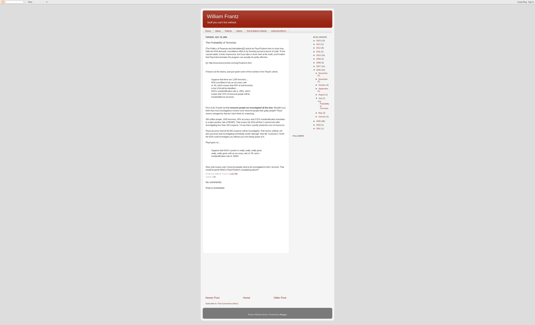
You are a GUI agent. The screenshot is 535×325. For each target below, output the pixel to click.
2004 (318, 125)
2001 (318, 129)
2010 (318, 55)
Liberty (239, 31)
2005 (318, 121)
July (320, 98)
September (323, 89)
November (323, 79)
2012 (318, 48)
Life (214, 177)
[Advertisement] (246, 274)
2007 (318, 66)
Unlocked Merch (278, 31)
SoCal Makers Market (257, 31)
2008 (318, 63)
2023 (318, 41)
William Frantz (223, 16)
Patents (228, 31)
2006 (318, 70)
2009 (318, 59)
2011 (318, 52)
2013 (318, 44)
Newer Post (212, 297)
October (322, 85)
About (218, 31)
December (323, 73)
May (320, 113)
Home (208, 31)
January (322, 117)
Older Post (280, 297)
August (321, 95)
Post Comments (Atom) (228, 304)
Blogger (283, 315)
